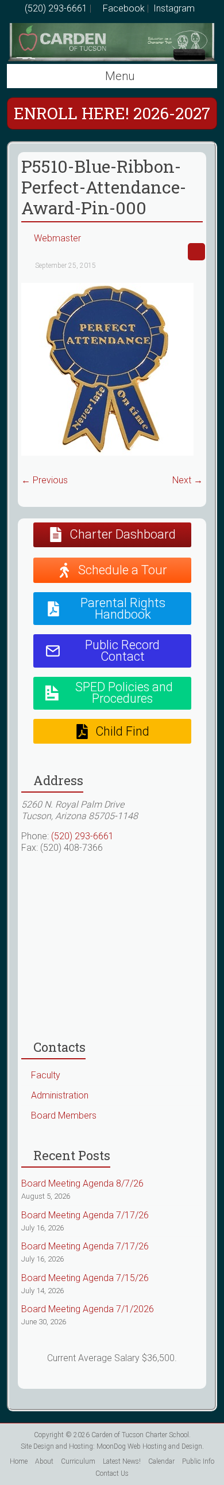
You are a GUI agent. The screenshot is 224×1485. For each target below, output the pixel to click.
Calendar (161, 1461)
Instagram (173, 8)
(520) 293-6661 (56, 8)
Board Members (63, 1115)
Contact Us (112, 1473)
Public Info (198, 1461)
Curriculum (78, 1461)
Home (19, 1461)
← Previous (44, 480)
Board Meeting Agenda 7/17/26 (85, 1215)
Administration (59, 1095)
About (44, 1461)
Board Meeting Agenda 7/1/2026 (87, 1309)
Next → (187, 480)
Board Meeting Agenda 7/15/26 (85, 1277)
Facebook (123, 8)
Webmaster (57, 238)
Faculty (45, 1075)
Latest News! (122, 1461)
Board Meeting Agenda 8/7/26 (82, 1183)
